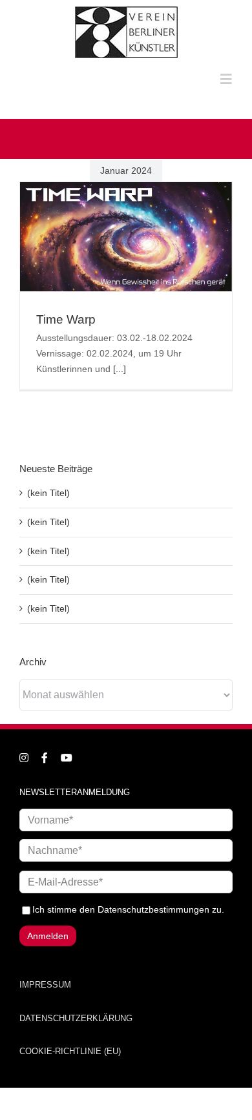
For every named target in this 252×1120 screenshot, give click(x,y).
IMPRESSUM (45, 985)
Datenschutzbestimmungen (153, 909)
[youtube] (66, 757)
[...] (119, 369)
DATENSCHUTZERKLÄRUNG (75, 1018)
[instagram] (23, 757)
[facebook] (44, 757)
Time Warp (66, 319)
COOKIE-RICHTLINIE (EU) (70, 1051)
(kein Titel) (48, 493)
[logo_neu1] (126, 11)
